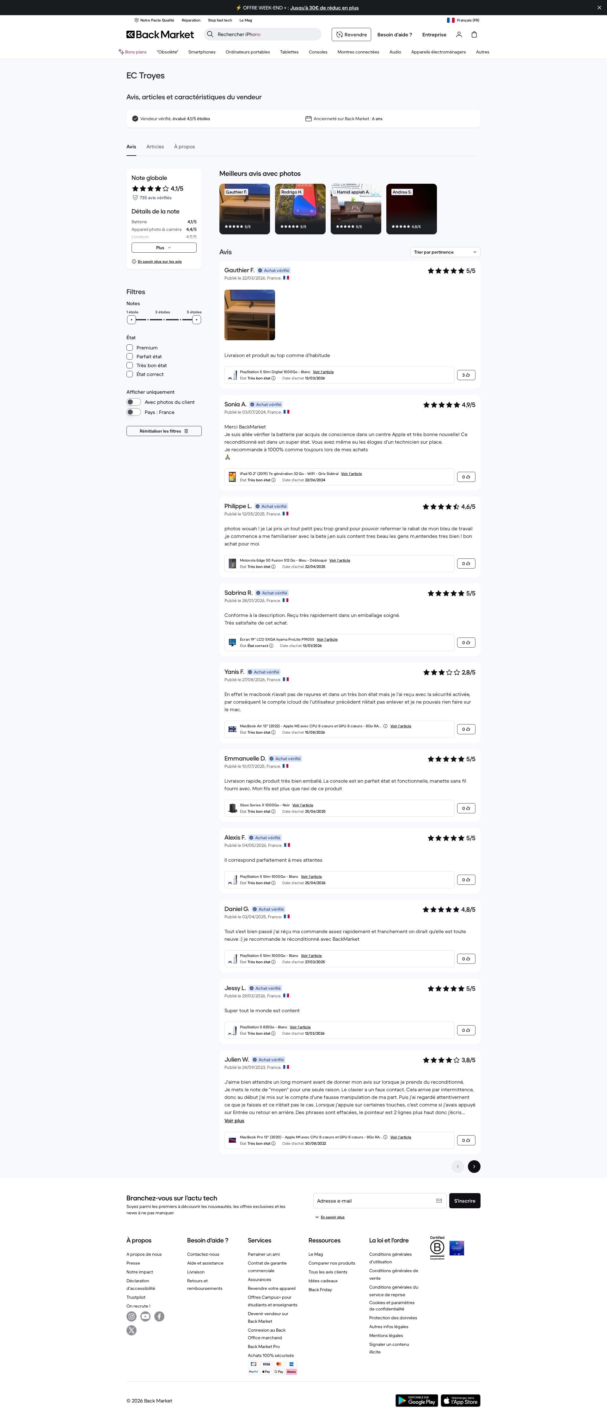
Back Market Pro (264, 1346)
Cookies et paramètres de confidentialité (392, 1306)
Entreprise (434, 34)
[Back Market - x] (131, 1330)
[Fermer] (599, 7)
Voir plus (234, 1120)
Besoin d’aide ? (394, 34)
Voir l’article (323, 371)
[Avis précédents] (457, 1166)
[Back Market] (160, 34)
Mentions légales (386, 1335)
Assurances (259, 1279)
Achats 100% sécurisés (271, 1355)
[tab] (131, 146)
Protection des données (393, 1318)
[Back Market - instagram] (131, 1316)
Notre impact (139, 1272)
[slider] (131, 319)
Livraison (196, 1272)
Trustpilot (135, 1297)
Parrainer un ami (264, 1254)
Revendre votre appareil (272, 1288)
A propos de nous (144, 1254)
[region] (350, 210)
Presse (133, 1263)
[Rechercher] (210, 34)
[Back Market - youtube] (145, 1316)
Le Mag (316, 1254)
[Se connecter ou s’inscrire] (459, 34)
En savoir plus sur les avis (160, 261)
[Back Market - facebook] (159, 1316)
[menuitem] (202, 52)
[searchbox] (268, 34)
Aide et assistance (205, 1263)
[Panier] (474, 34)
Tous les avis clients (328, 1272)
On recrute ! (138, 1306)
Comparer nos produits (332, 1263)
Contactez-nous (203, 1254)
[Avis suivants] (474, 1166)
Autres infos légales (388, 1326)
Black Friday (320, 1289)
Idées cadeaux (323, 1281)
